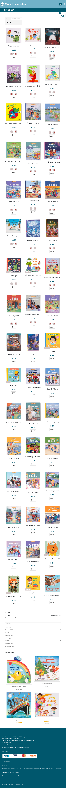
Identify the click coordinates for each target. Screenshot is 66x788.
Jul (5, 632)
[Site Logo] (13, 4)
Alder (6, 627)
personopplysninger (24, 747)
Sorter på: (8, 18)
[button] (60, 4)
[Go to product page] (14, 35)
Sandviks (4, 768)
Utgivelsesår (8, 646)
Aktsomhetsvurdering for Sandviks (10, 745)
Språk (6, 640)
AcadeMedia (16, 772)
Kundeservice (7, 761)
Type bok (7, 643)
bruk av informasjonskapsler (15, 775)
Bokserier (7, 630)
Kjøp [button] (14, 57)
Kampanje (7, 635)
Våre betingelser (6, 744)
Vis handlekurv (56, 615)
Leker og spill (8, 638)
